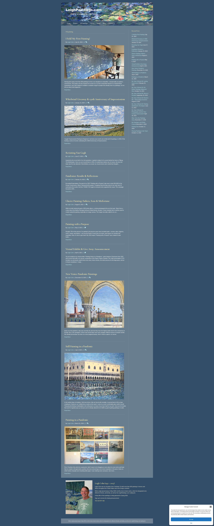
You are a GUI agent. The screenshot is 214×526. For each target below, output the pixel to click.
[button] (210, 507)
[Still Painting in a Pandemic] (94, 376)
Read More (67, 90)
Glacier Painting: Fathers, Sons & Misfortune (88, 201)
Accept (191, 519)
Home (69, 23)
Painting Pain (135, 126)
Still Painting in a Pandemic (79, 346)
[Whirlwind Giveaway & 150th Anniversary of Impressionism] (94, 120)
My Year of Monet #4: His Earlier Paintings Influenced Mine (139, 89)
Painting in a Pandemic (77, 419)
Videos (92, 23)
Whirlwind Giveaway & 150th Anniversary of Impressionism (95, 99)
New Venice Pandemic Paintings (81, 274)
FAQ (191, 523)
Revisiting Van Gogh (76, 152)
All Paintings (84, 23)
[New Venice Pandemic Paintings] (94, 304)
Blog (104, 23)
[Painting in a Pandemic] (94, 445)
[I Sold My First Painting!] (94, 62)
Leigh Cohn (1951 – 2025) (105, 483)
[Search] (147, 22)
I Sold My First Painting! (78, 38)
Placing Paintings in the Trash (140, 131)
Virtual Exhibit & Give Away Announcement (88, 249)
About (98, 23)
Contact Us (111, 23)
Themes (75, 23)
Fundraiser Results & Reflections (82, 176)
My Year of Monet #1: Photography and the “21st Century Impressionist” (139, 111)
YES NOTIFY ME (100, 500)
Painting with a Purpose (77, 224)
